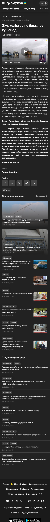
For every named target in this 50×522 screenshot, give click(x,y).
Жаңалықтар (29, 9)
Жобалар (43, 9)
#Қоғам (6, 190)
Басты (4, 16)
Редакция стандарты (30, 512)
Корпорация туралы (13, 508)
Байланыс (28, 508)
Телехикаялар (37, 489)
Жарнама (15, 512)
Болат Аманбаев (10, 172)
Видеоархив (31, 494)
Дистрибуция (40, 508)
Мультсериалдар (16, 494)
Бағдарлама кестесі (10, 9)
